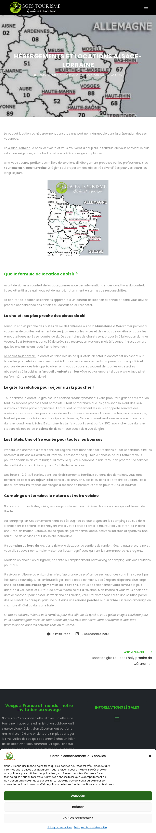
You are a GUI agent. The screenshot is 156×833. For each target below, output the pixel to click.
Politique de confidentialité (90, 827)
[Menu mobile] (146, 7)
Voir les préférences (78, 818)
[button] (150, 756)
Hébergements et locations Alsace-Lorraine (92, 74)
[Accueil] (35, 74)
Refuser (78, 807)
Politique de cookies (60, 827)
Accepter (78, 796)
